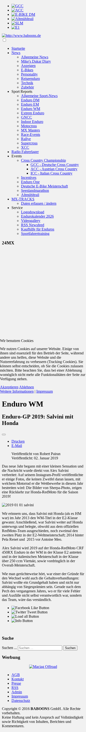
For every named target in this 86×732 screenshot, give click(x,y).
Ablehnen (26, 387)
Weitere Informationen (17, 391)
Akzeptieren (9, 387)
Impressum (44, 391)
